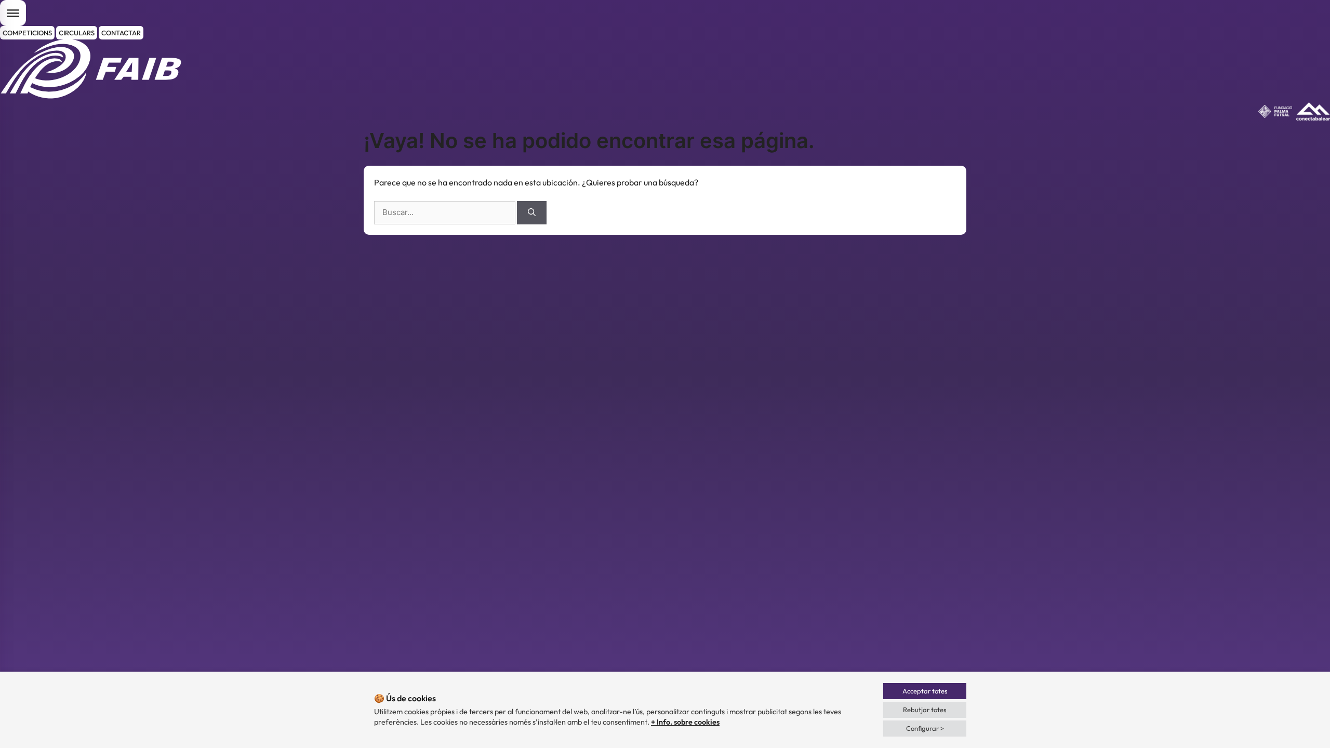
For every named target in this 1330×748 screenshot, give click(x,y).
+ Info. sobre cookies (685, 722)
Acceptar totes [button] (925, 691)
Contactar (121, 33)
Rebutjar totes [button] (925, 709)
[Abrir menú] (13, 13)
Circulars (77, 33)
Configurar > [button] (925, 728)
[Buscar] (532, 212)
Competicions (27, 33)
